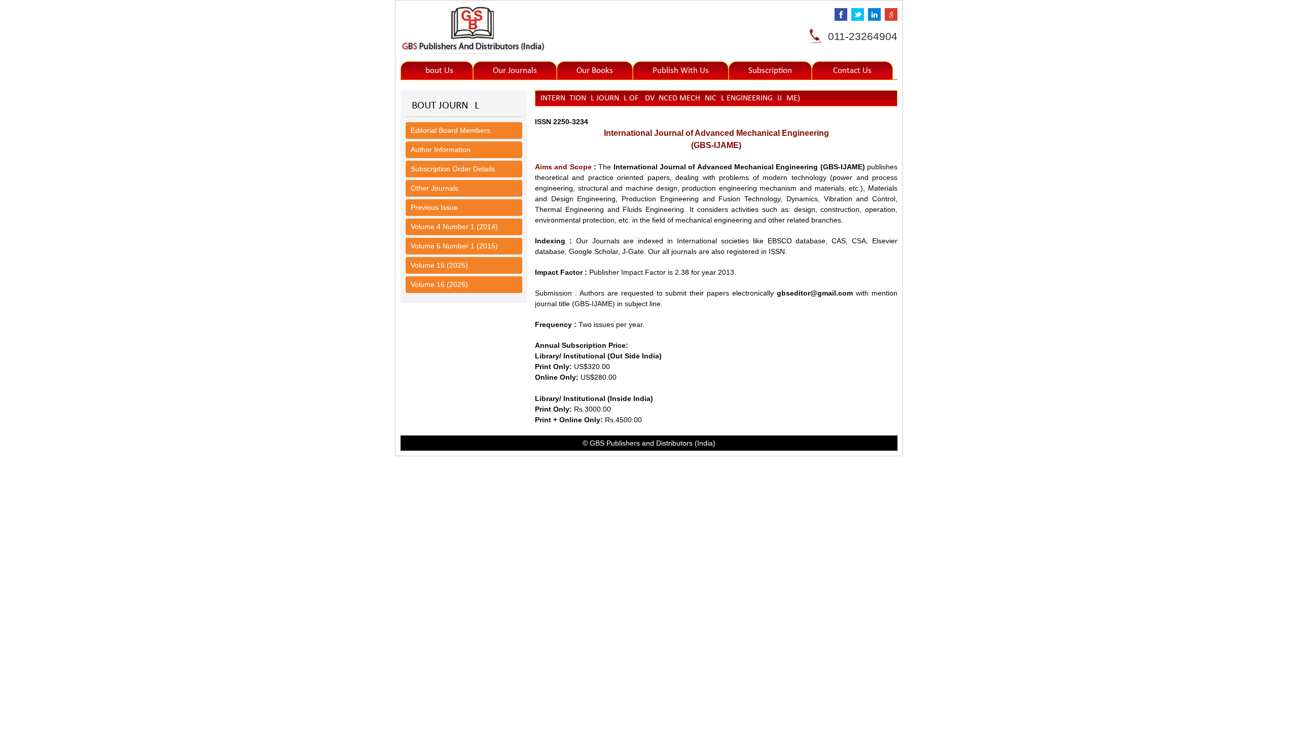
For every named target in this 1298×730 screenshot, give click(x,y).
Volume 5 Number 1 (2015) (454, 246)
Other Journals (434, 188)
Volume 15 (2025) (439, 265)
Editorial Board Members (450, 130)
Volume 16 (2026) (439, 284)
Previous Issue (434, 207)
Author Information (441, 149)
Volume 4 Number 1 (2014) (454, 227)
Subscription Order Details (453, 169)
